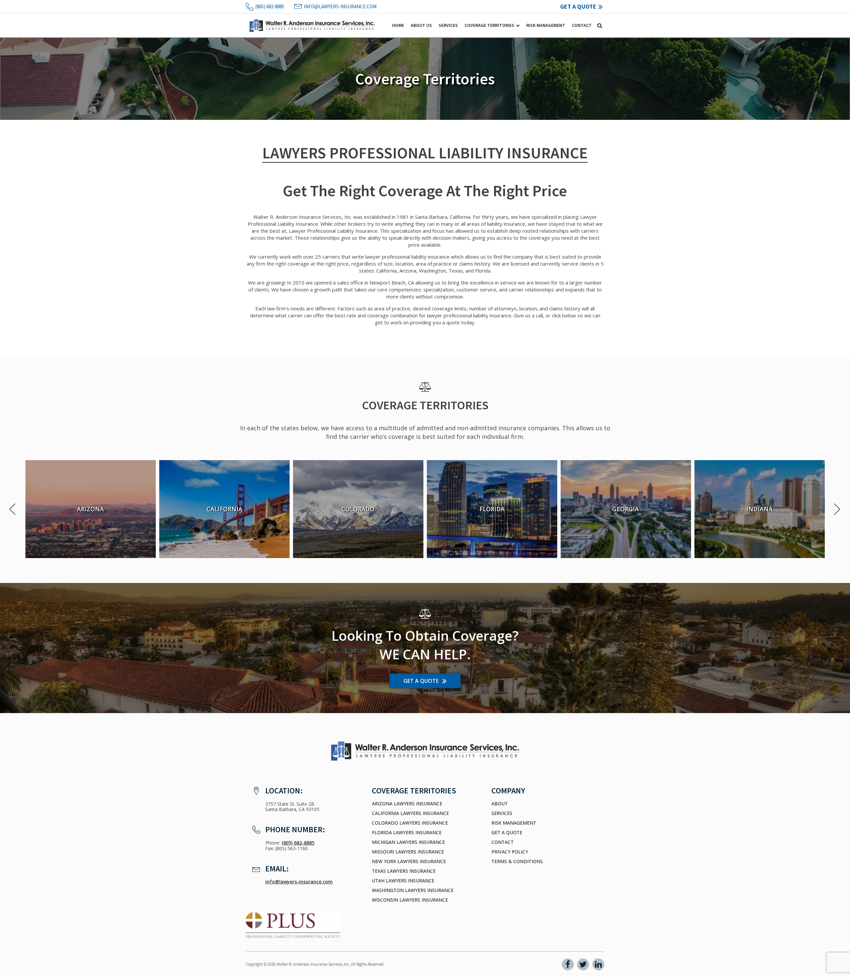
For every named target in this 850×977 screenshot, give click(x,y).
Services (448, 25)
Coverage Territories (489, 25)
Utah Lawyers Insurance (403, 880)
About (499, 803)
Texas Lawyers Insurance (404, 871)
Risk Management (545, 25)
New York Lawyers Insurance (409, 861)
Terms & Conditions (517, 861)
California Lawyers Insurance (410, 813)
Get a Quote (506, 832)
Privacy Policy (509, 852)
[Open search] (599, 26)
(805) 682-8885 (298, 843)
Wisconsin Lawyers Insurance (410, 900)
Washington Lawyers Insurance (413, 890)
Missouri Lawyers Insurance (408, 852)
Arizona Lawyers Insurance (407, 803)
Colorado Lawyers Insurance (410, 823)
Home (398, 25)
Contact (582, 25)
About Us (421, 25)
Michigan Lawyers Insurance (408, 842)
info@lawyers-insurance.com (299, 881)
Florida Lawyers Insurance (407, 832)
